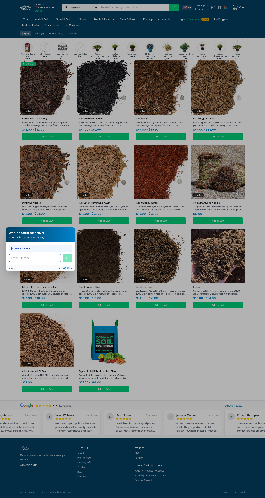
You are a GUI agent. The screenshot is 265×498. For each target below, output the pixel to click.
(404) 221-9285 (64, 267)
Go (67, 258)
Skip (11, 267)
